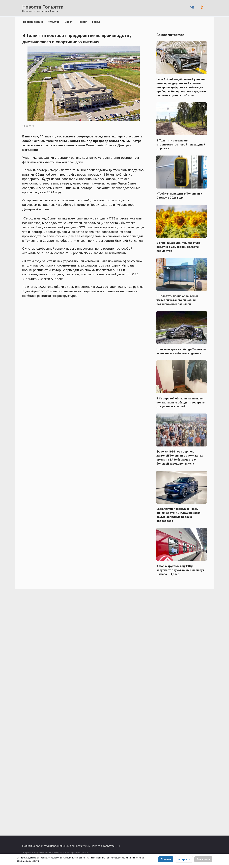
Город (96, 21)
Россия (82, 21)
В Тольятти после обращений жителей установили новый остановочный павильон (177, 300)
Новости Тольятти (42, 7)
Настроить (184, 859)
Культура (54, 21)
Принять (166, 859)
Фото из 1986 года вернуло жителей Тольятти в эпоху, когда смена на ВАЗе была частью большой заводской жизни (179, 457)
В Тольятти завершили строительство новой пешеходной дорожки (180, 144)
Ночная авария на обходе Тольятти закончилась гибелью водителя (181, 351)
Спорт (69, 21)
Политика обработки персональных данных (51, 846)
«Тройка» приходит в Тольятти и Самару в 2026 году (179, 195)
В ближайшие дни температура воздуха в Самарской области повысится (178, 246)
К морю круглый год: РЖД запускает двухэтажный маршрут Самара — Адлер (180, 570)
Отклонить (203, 859)
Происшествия (33, 21)
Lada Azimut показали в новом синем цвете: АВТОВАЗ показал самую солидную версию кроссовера (178, 514)
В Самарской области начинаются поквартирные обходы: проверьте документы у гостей (180, 402)
